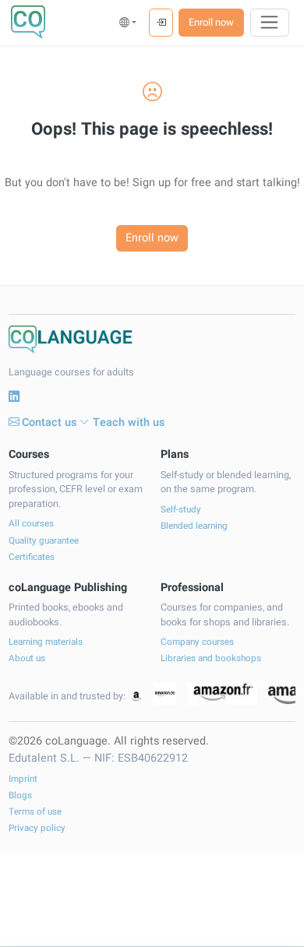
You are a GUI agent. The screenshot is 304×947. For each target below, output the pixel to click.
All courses (31, 523)
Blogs (20, 795)
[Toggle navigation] (270, 23)
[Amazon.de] (165, 693)
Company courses (197, 642)
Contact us (49, 422)
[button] (128, 22)
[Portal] (161, 23)
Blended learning (194, 526)
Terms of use (35, 812)
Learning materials (46, 642)
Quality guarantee (44, 540)
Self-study (181, 509)
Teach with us (128, 422)
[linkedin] (14, 397)
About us (27, 658)
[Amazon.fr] (222, 693)
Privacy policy (37, 828)
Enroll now (211, 22)
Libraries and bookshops (211, 658)
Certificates (32, 557)
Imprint (23, 779)
